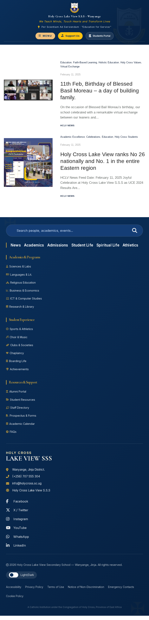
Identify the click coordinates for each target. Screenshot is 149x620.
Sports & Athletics (21, 329)
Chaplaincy (17, 353)
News (16, 245)
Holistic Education (109, 62)
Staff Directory (19, 407)
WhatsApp (21, 537)
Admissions (57, 245)
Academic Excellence (72, 136)
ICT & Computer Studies (26, 298)
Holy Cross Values (130, 62)
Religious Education (23, 282)
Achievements (19, 369)
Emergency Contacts (121, 587)
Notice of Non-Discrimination (86, 587)
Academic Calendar (22, 423)
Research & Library (21, 306)
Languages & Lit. (21, 274)
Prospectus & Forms (23, 415)
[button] (13, 574)
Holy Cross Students (126, 136)
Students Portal (101, 35)
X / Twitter (20, 510)
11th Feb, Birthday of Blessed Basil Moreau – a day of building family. (99, 90)
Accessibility (13, 587)
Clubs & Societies (21, 345)
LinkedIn (19, 545)
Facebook (20, 501)
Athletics (130, 245)
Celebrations (93, 136)
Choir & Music (18, 337)
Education (66, 62)
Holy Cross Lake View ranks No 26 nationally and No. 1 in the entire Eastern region (102, 161)
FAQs (13, 431)
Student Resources (22, 399)
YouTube (20, 528)
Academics (34, 245)
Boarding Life (17, 361)
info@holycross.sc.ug (27, 483)
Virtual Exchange (70, 66)
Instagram (20, 519)
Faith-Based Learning (85, 62)
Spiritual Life (107, 245)
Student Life (82, 245)
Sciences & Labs (20, 266)
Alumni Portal (17, 391)
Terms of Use (55, 587)
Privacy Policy (34, 587)
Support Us (72, 35)
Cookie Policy (14, 596)
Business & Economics (24, 290)
